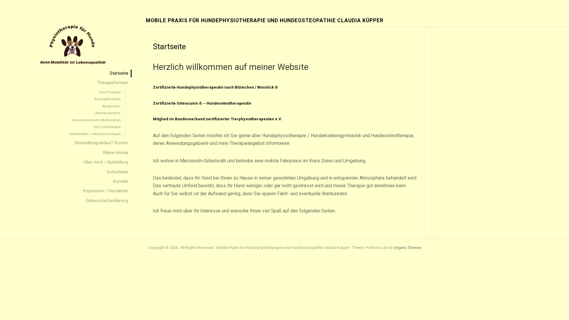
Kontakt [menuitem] (120, 181)
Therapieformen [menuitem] (112, 82)
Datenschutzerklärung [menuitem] (107, 200)
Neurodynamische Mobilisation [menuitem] (96, 120)
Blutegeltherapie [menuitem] (108, 99)
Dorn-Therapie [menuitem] (109, 92)
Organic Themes (407, 247)
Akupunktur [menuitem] (111, 106)
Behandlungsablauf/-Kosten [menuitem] (101, 142)
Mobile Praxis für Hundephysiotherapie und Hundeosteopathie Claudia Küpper (264, 20)
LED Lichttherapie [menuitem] (107, 127)
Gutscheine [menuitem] (117, 172)
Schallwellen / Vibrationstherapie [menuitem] (95, 134)
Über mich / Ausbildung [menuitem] (106, 162)
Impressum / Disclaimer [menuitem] (105, 190)
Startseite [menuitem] (119, 73)
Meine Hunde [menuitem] (115, 152)
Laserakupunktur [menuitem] (107, 113)
